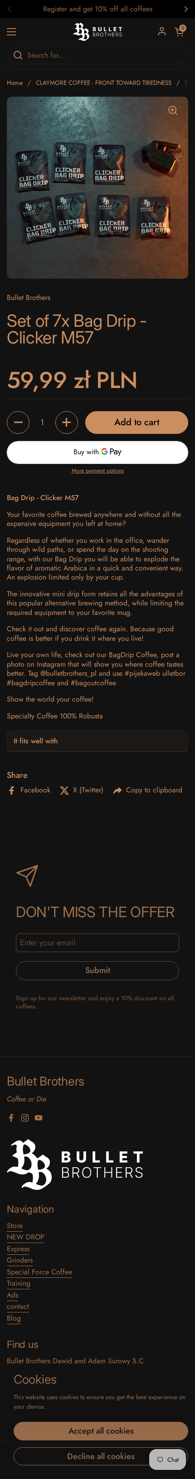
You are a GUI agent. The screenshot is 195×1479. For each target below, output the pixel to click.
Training (18, 1283)
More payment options (98, 471)
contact (18, 1306)
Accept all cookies (101, 1431)
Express (18, 1248)
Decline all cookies (101, 1456)
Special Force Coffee (39, 1272)
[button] (18, 422)
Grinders (20, 1260)
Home (15, 83)
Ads (12, 1295)
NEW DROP (25, 1237)
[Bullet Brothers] (97, 32)
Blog (14, 1318)
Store (15, 1225)
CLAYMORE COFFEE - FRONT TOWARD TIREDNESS (103, 83)
